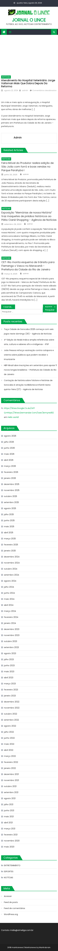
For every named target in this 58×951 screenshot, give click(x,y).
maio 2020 (9, 846)
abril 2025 (8, 532)
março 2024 (10, 611)
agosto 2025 (10, 508)
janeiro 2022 (10, 768)
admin (25, 90)
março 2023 (10, 683)
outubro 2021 (10, 786)
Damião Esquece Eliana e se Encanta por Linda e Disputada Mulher (10, 306)
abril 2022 (8, 750)
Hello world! (13, 417)
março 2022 (10, 756)
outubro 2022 (10, 713)
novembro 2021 (11, 780)
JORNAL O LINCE (29, 20)
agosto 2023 (10, 653)
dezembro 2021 (11, 774)
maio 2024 (9, 599)
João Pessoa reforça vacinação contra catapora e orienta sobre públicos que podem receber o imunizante (29, 355)
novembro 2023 (11, 635)
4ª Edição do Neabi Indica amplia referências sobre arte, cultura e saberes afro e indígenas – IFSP (29, 342)
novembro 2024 (12, 562)
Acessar (8, 896)
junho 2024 (9, 593)
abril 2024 (9, 605)
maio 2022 (9, 744)
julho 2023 (9, 659)
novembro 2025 (11, 490)
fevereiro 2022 (11, 762)
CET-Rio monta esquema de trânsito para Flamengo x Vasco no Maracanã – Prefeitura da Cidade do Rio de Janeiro (27, 265)
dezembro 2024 (12, 556)
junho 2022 (9, 738)
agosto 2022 (10, 725)
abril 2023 (8, 677)
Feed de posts (11, 902)
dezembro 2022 (11, 701)
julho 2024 (9, 587)
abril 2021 (8, 822)
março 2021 (9, 828)
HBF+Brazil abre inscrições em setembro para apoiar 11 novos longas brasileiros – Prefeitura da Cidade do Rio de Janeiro (30, 370)
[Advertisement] (29, 54)
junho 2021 (9, 810)
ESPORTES (8, 871)
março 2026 (10, 466)
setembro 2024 (11, 574)
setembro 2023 (11, 647)
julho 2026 (9, 442)
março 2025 (10, 538)
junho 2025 (9, 520)
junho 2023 (9, 665)
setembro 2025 (11, 502)
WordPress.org (11, 914)
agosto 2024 (10, 580)
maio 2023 (9, 671)
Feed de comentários (14, 908)
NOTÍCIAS (6, 77)
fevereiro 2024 (11, 617)
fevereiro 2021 (10, 834)
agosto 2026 (10, 435)
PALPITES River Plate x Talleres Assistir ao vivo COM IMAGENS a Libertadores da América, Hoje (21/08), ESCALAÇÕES (51, 306)
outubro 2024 (10, 568)
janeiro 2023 (10, 695)
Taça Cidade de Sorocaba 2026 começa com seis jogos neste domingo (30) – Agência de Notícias (28, 331)
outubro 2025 (10, 496)
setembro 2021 (11, 792)
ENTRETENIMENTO (12, 865)
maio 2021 (9, 816)
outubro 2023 (10, 641)
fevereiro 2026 (11, 472)
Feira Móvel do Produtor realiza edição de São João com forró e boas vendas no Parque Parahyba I (27, 166)
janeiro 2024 (10, 623)
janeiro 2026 (10, 478)
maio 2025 (9, 526)
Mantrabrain (44, 947)
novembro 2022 (11, 707)
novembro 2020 (12, 840)
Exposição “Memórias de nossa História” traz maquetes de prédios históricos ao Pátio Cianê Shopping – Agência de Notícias (29, 216)
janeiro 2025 (10, 550)
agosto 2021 (9, 798)
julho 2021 (8, 804)
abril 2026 (8, 460)
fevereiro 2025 (11, 544)
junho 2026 (9, 448)
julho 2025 (9, 514)
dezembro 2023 (11, 629)
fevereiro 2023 (11, 689)
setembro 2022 (11, 719)
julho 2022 (9, 732)
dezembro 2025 (11, 484)
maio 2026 (9, 454)
